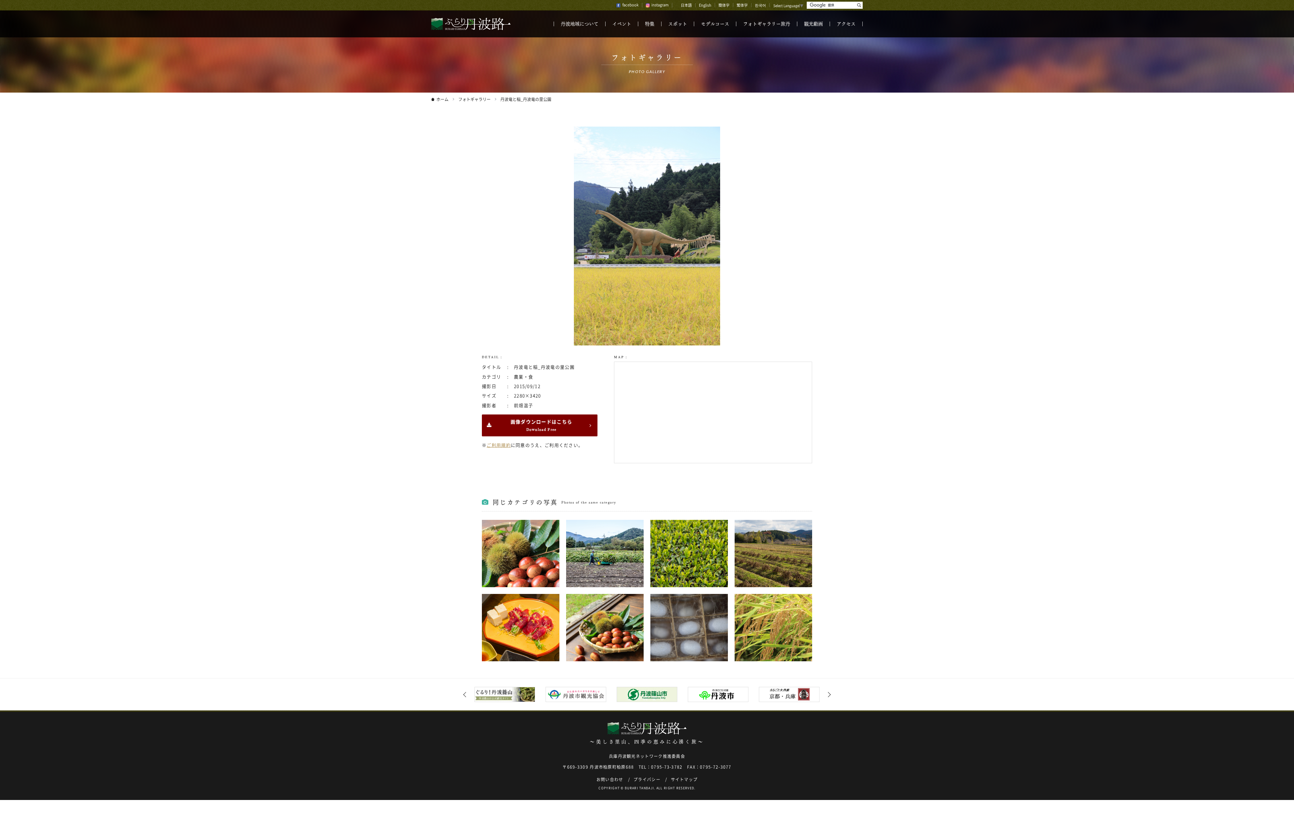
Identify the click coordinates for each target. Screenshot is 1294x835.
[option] (504, 694)
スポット (677, 24)
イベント (621, 24)
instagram (660, 5)
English (705, 5)
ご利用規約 (499, 445)
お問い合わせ (609, 779)
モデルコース (715, 24)
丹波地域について (579, 24)
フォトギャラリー (474, 99)
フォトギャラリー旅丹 (766, 24)
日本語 (686, 5)
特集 (649, 24)
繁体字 (742, 5)
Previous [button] (466, 695)
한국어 (760, 5)
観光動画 (813, 24)
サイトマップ (684, 779)
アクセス (846, 24)
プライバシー (647, 779)
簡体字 (724, 5)
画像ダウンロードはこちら (542, 425)
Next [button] (828, 695)
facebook (630, 5)
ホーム (442, 99)
